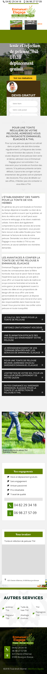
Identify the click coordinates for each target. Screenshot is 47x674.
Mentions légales (36, 668)
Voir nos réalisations (23, 78)
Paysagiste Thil (40, 614)
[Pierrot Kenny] (23, 11)
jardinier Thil (9, 609)
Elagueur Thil (10, 617)
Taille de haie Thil (24, 609)
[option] (16, 22)
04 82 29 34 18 (13, 1)
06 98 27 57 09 (33, 1)
